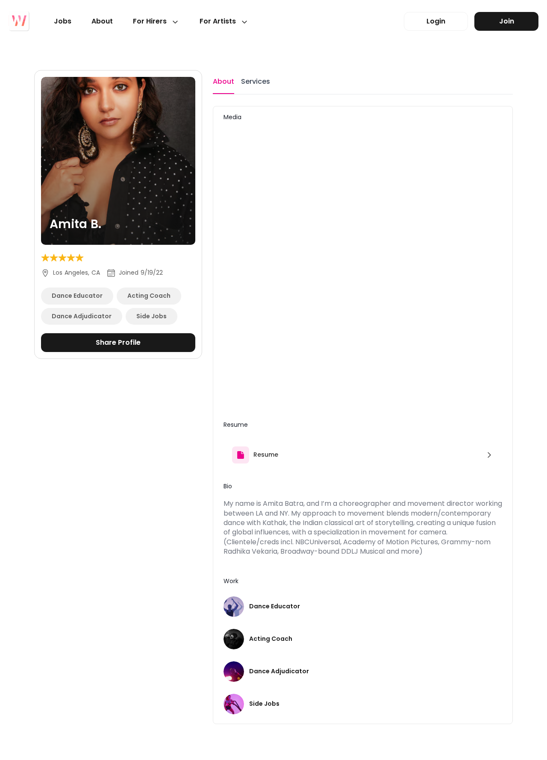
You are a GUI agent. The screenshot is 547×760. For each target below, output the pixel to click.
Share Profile (118, 342)
